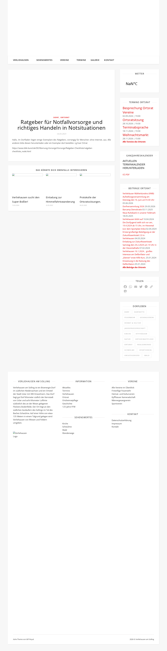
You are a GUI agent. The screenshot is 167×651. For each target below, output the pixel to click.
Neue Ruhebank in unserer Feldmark (139, 212)
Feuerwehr (129, 317)
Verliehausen (21, 60)
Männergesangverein (121, 400)
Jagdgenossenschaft (134, 328)
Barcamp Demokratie (132, 209)
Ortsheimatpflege (144, 339)
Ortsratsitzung (133, 120)
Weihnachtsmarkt (135, 135)
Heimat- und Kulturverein (123, 394)
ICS (124, 174)
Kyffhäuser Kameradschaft (123, 397)
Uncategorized (132, 355)
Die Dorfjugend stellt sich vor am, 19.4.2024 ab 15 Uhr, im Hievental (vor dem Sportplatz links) (138, 225)
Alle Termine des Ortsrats (134, 141)
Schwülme (129, 350)
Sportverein (145, 350)
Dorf (56, 117)
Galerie (95, 60)
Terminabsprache (135, 127)
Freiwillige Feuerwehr (121, 390)
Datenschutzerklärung (121, 420)
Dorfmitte (139, 312)
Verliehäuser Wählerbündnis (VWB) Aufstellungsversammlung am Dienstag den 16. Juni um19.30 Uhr (138, 196)
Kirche (127, 334)
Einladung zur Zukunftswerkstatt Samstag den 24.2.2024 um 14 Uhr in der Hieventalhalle (139, 244)
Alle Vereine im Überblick (123, 387)
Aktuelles (66, 387)
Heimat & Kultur (132, 323)
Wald (147, 355)
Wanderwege (68, 433)
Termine (81, 60)
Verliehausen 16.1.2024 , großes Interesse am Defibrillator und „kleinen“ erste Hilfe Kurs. (137, 254)
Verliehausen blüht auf (133, 219)
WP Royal (30, 639)
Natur (127, 339)
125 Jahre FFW (68, 406)
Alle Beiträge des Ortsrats (134, 267)
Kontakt (109, 60)
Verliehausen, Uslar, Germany (140, 83)
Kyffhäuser (141, 334)
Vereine (64, 60)
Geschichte (67, 403)
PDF (128, 174)
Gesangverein (147, 317)
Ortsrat (65, 117)
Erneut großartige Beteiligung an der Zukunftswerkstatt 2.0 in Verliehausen (139, 235)
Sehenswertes (44, 60)
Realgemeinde (144, 345)
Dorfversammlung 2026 (133, 206)
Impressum (117, 423)
